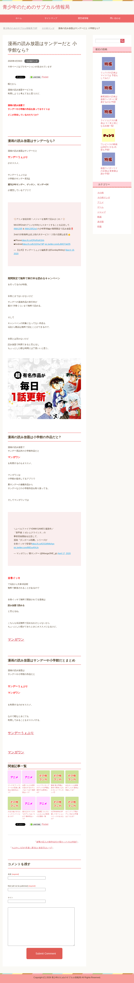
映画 (99, 217)
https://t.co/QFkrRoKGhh (33, 240)
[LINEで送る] (35, 77)
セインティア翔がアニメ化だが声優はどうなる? (71, 814)
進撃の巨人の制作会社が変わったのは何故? (56, 842)
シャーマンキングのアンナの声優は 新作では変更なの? (43, 788)
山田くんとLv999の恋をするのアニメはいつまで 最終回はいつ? (28, 788)
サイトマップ (51, 18)
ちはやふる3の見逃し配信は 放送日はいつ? (32, 848)
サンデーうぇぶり (21, 733)
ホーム (19, 18)
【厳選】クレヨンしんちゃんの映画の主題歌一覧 (43, 814)
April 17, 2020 (64, 553)
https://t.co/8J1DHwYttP (33, 244)
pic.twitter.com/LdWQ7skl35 (57, 244)
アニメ (100, 202)
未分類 (100, 222)
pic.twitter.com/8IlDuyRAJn (26, 547)
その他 (100, 193)
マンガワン (16, 639)
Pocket (45, 77)
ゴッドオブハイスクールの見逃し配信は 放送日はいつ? (14, 788)
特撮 (99, 226)
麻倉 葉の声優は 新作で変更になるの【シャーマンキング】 (57, 788)
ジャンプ (101, 212)
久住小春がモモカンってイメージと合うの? (14, 814)
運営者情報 (83, 18)
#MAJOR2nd (31, 229)
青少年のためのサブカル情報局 (36, 7)
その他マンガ (31, 61)
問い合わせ (115, 18)
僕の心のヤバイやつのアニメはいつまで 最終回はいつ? (28, 815)
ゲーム (100, 207)
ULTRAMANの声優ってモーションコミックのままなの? (57, 815)
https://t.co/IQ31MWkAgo (43, 544)
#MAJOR (18, 229)
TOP (22, 28)
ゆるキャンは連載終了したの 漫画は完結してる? (71, 787)
